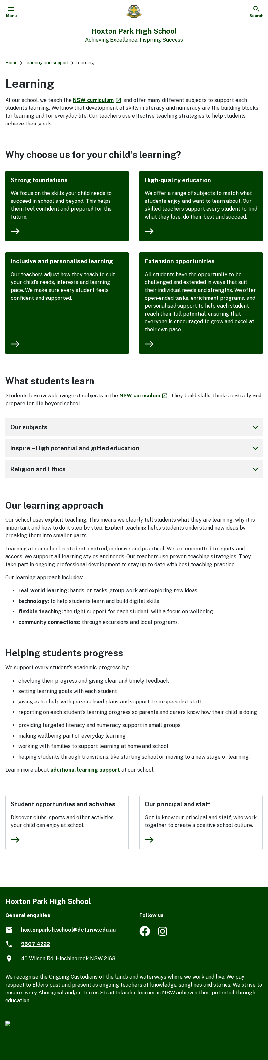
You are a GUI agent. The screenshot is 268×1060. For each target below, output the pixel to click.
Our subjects (135, 427)
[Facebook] (144, 935)
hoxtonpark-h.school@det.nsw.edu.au (68, 930)
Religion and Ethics (135, 469)
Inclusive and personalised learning (62, 261)
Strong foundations (39, 180)
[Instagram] (163, 935)
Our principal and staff (177, 804)
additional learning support (85, 770)
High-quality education (178, 180)
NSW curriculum (97, 100)
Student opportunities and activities (63, 804)
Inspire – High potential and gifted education (135, 448)
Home (11, 62)
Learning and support (46, 62)
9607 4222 (35, 944)
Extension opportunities (180, 261)
